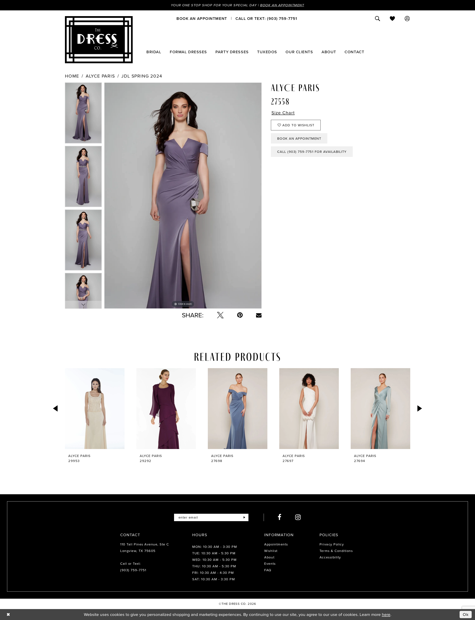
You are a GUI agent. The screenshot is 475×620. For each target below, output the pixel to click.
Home (72, 76)
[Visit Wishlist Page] (392, 18)
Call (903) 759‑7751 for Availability (312, 151)
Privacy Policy (332, 544)
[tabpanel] (83, 114)
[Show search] (377, 18)
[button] (407, 18)
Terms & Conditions (336, 550)
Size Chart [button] (283, 113)
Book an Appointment (282, 5)
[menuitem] (201, 18)
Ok (466, 614)
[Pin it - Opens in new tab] (240, 315)
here (386, 614)
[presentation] (95, 408)
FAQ (267, 570)
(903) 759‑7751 (133, 570)
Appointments (276, 544)
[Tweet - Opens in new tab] (220, 315)
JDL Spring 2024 (141, 76)
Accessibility (330, 557)
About (269, 557)
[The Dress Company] (99, 39)
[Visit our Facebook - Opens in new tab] (280, 517)
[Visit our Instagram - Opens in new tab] (298, 517)
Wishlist (270, 550)
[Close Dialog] (8, 614)
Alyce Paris (100, 76)
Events (270, 563)
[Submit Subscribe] (244, 517)
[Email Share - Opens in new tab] (259, 315)
